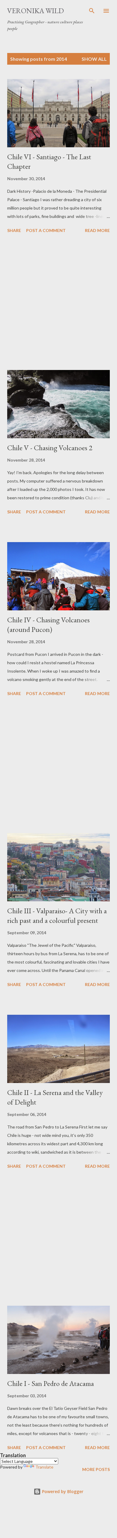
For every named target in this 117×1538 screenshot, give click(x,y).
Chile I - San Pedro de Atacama (50, 1383)
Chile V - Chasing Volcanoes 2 (49, 447)
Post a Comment (46, 230)
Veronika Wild (35, 10)
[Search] (91, 10)
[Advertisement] (58, 303)
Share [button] (14, 230)
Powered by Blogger (62, 1491)
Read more (97, 230)
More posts (96, 1469)
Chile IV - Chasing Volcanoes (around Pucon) (48, 624)
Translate (44, 1466)
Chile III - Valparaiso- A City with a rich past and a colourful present (57, 915)
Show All (94, 59)
